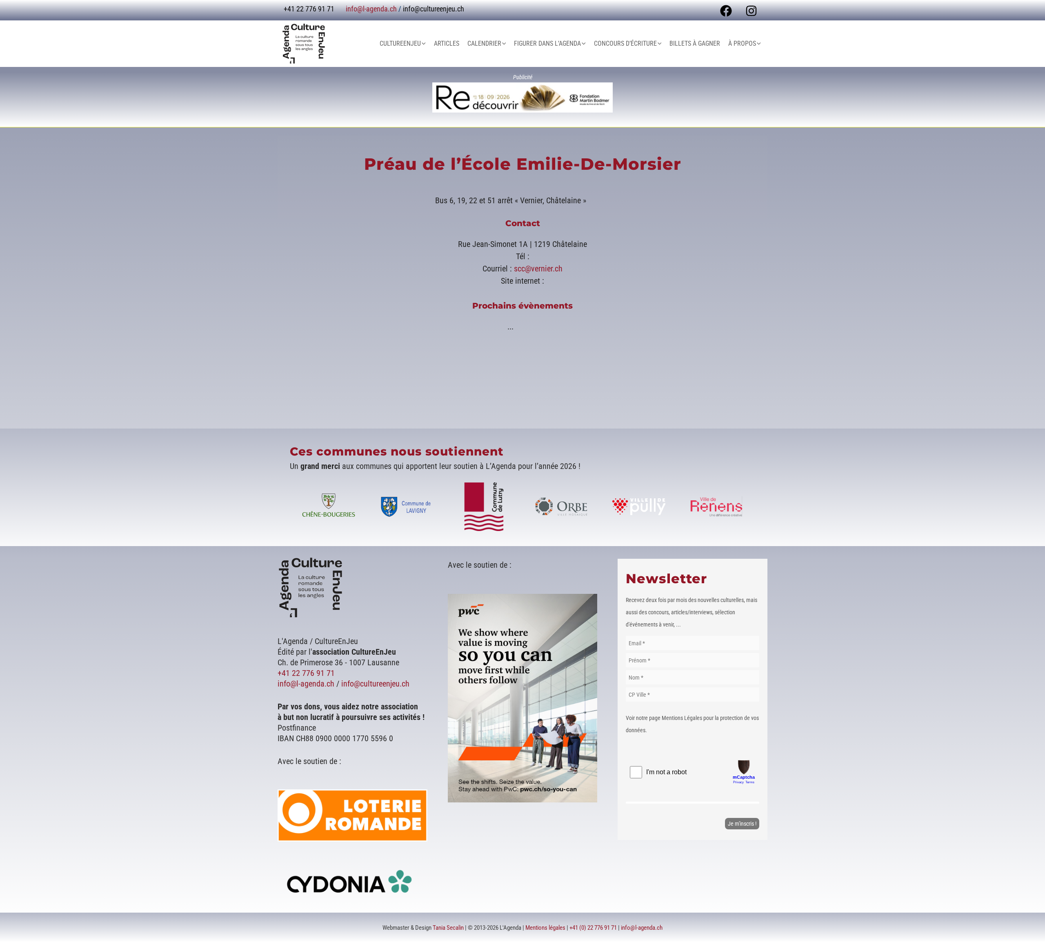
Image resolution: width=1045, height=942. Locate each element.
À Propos (742, 43)
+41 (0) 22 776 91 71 (593, 927)
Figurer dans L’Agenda (547, 43)
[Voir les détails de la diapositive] (522, 97)
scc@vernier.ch (538, 268)
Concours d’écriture (625, 43)
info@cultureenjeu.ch (433, 8)
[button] (423, 43)
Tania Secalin (448, 927)
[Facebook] (726, 11)
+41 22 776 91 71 (306, 673)
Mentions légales (545, 927)
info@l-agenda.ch (371, 8)
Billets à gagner (694, 43)
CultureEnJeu (400, 43)
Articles (446, 43)
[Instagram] (751, 11)
